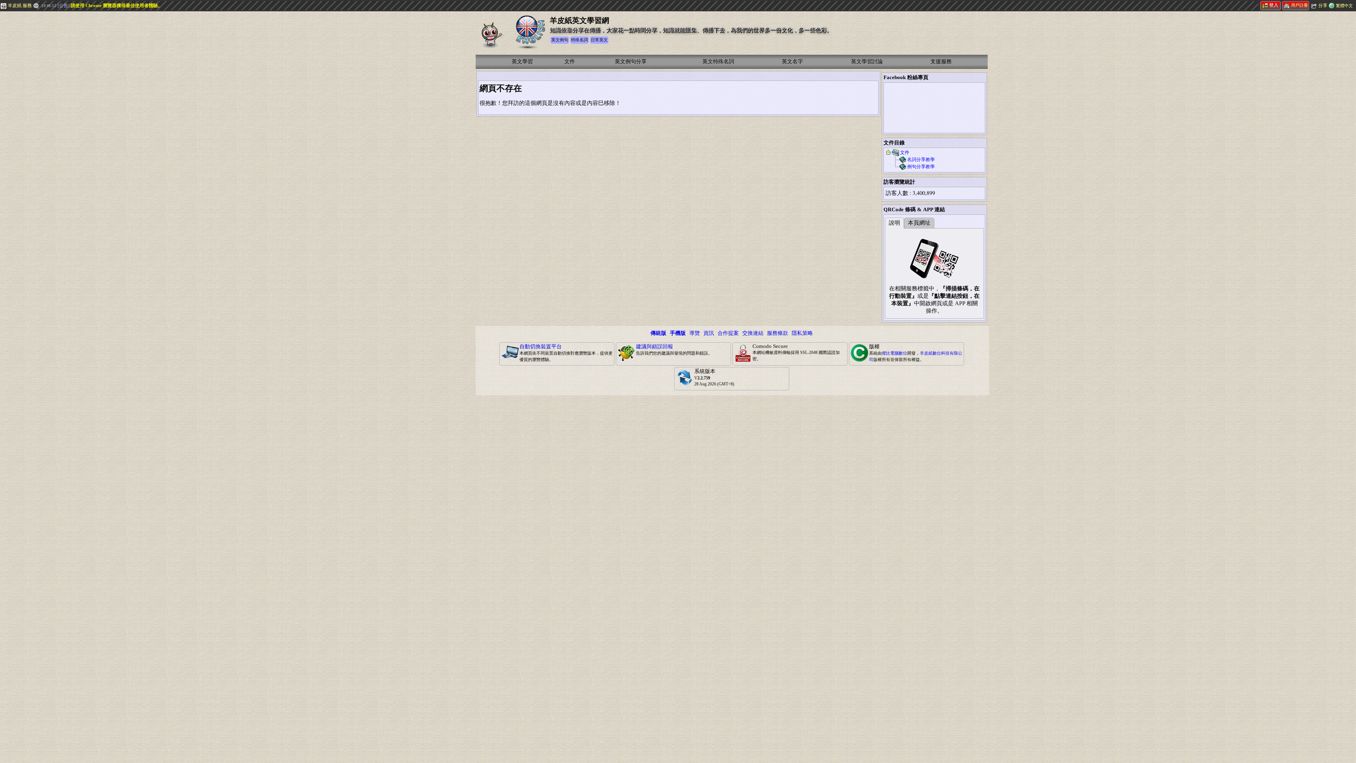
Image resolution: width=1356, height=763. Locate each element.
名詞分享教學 (921, 159)
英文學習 (522, 61)
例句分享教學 (921, 166)
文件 (569, 61)
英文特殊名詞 (718, 61)
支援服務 (941, 61)
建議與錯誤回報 (654, 346)
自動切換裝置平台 (540, 346)
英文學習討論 (867, 61)
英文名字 (792, 61)
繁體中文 (1344, 5)
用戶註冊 (1299, 5)
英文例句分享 (631, 61)
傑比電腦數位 (894, 353)
